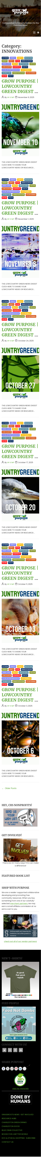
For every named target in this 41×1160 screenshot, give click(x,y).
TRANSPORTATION (18, 73)
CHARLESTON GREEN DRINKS (14, 1122)
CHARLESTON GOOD (11, 1126)
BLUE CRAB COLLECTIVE (12, 1130)
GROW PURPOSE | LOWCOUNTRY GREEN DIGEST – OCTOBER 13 (20, 575)
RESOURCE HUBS (9, 1118)
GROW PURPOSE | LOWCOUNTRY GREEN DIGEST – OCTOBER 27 (20, 332)
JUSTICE (32, 64)
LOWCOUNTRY (6, 67)
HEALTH (15, 64)
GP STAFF (10, 97)
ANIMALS (13, 58)
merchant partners (18, 903)
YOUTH (11, 76)
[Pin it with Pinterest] (16, 1068)
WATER (4, 76)
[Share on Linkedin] (20, 1068)
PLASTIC (24, 67)
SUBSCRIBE (30, 1138)
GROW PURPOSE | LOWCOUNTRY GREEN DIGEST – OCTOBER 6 (20, 697)
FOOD (17, 61)
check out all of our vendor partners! (20, 941)
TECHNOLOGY (6, 73)
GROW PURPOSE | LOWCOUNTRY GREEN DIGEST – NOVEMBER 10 (20, 89)
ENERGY (4, 61)
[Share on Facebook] (3, 1068)
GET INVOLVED (27, 1114)
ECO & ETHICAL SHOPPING (13, 1138)
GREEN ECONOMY (26, 61)
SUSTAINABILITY (26, 70)
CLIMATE (20, 58)
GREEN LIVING (6, 64)
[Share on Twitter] (8, 1068)
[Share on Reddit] (12, 1068)
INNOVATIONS (23, 64)
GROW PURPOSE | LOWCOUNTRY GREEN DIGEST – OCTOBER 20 (20, 454)
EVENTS (11, 61)
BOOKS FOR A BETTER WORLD (15, 1134)
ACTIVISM (5, 58)
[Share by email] (24, 1068)
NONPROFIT (16, 67)
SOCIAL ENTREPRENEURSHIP (10, 70)
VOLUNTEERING (31, 73)
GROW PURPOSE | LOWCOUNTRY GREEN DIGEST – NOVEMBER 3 (20, 210)
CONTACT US (7, 1142)
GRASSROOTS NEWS (10, 1114)
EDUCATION (28, 58)
